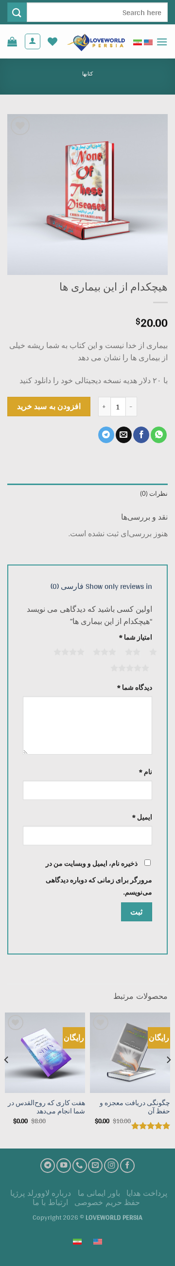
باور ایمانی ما (99, 1193)
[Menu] (162, 42)
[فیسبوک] (127, 1165)
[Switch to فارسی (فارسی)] (137, 41)
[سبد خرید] (12, 41)
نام (145, 772)
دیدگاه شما (134, 687)
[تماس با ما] (79, 1165)
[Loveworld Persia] (95, 42)
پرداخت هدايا (146, 1193)
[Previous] (168, 1080)
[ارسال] (17, 11)
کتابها (87, 73)
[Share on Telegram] (106, 435)
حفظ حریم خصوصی (107, 1202)
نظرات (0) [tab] (154, 493)
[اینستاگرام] (111, 1165)
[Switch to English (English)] (148, 41)
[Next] (7, 1080)
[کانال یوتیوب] (63, 1165)
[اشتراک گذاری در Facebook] (141, 435)
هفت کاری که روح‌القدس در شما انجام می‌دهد (46, 1107)
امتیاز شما (135, 637)
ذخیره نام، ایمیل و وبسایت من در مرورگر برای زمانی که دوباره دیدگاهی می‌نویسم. (99, 878)
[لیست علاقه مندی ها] (52, 41)
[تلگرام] (47, 1165)
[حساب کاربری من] (32, 41)
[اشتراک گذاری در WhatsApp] (159, 435)
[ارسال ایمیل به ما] (95, 1165)
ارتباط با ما (50, 1202)
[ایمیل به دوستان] (124, 435)
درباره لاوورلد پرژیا (40, 1193)
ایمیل (142, 817)
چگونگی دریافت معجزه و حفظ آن (135, 1107)
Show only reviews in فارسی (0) (101, 586)
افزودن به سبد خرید (49, 406)
